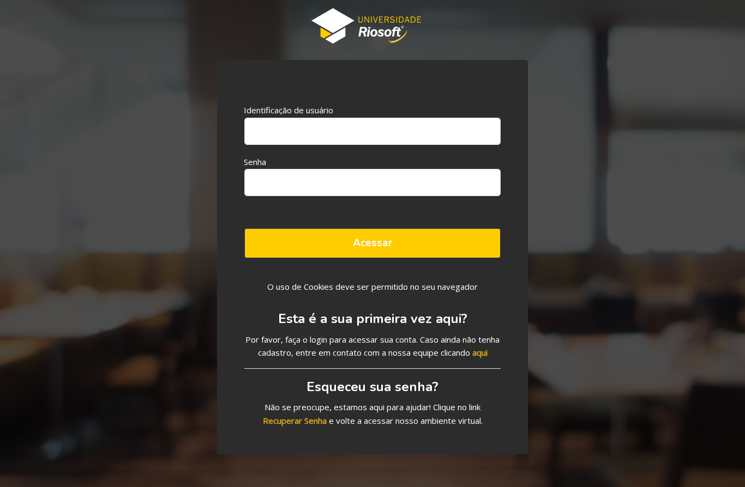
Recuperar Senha (295, 420)
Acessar (372, 243)
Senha (255, 161)
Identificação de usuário (288, 109)
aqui (480, 352)
